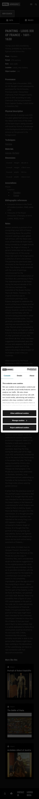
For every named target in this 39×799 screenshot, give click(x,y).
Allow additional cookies (19, 413)
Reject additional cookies (19, 427)
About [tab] (32, 376)
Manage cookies (18, 420)
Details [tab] (19, 376)
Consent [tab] (7, 376)
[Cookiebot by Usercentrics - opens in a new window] (28, 369)
